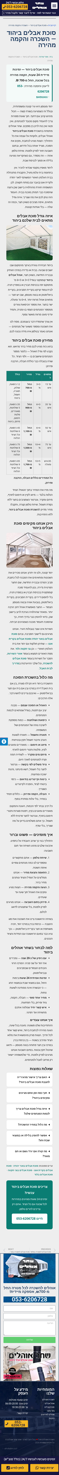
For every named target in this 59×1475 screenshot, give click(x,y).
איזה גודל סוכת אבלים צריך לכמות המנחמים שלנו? (33, 1111)
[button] (54, 5)
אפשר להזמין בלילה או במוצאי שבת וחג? (31, 1138)
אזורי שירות (43, 56)
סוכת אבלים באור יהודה (25, 1165)
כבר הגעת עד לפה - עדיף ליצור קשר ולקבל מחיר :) (29, 13)
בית (51, 56)
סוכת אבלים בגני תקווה (20, 1170)
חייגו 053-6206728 (29, 1218)
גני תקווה (25, 648)
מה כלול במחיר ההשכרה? (32, 1124)
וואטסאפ (42, 97)
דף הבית (52, 25)
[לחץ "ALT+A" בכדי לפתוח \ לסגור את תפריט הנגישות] (4, 742)
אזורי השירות (14, 653)
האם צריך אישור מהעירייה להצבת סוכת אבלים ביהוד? (33, 1079)
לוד (17, 648)
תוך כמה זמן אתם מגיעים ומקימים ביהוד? (34, 1095)
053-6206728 (29, 1299)
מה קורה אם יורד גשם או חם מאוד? (32, 1153)
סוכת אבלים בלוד (43, 1174)
